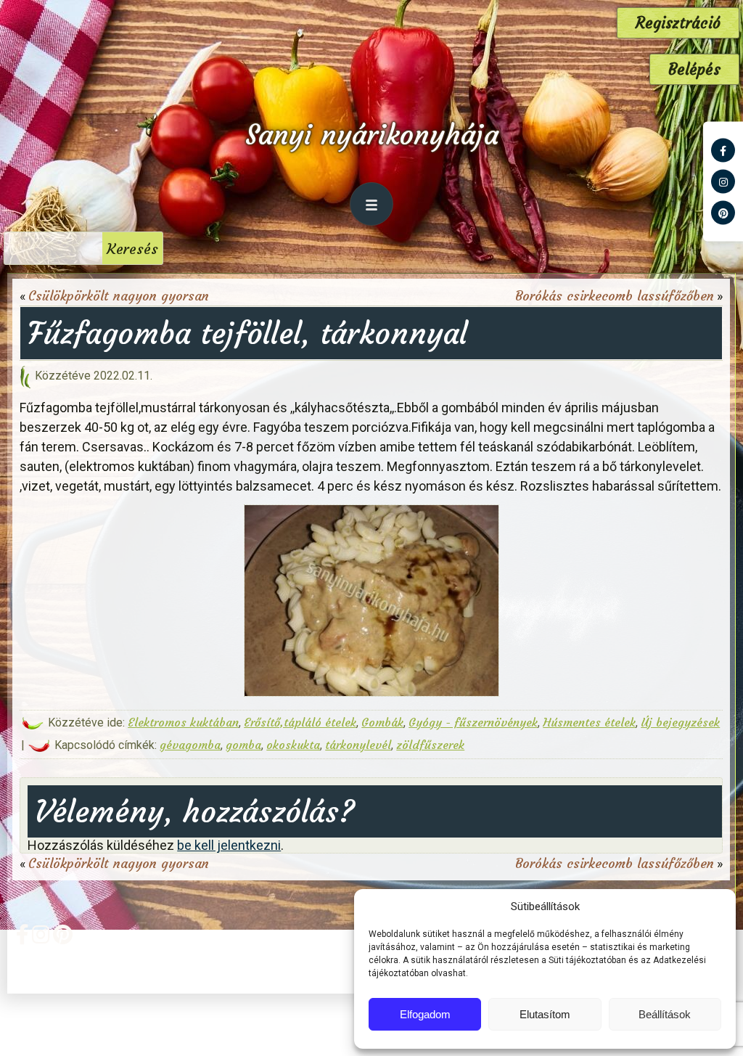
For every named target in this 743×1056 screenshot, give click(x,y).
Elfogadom (425, 1014)
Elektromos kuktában (183, 722)
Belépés (694, 69)
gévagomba (190, 744)
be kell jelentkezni (229, 845)
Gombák (382, 722)
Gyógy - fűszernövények (473, 722)
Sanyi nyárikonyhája (371, 135)
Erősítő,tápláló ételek (300, 722)
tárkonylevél (358, 744)
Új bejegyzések (680, 722)
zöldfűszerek (430, 744)
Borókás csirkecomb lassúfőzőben (614, 295)
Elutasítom (545, 1014)
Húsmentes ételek (589, 722)
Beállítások (665, 1014)
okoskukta (293, 744)
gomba (243, 744)
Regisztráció (678, 23)
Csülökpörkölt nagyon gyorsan (118, 295)
